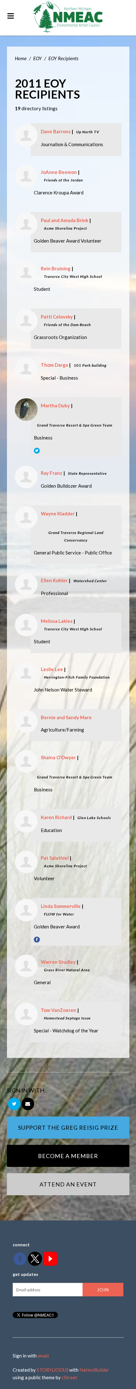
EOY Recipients (63, 58)
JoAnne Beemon (59, 172)
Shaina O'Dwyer (58, 757)
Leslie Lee (52, 669)
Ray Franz (51, 473)
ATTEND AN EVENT (68, 1184)
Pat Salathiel (55, 858)
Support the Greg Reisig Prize (68, 1127)
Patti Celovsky (57, 316)
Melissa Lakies (56, 621)
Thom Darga (54, 365)
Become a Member (68, 1155)
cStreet (69, 1377)
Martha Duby (55, 405)
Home (21, 58)
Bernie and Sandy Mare (66, 717)
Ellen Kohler (54, 580)
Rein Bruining (56, 268)
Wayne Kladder (58, 513)
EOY (37, 58)
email (43, 1355)
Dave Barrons (56, 131)
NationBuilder (94, 1370)
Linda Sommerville (61, 906)
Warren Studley (58, 962)
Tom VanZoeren (58, 1010)
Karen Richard (56, 817)
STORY (52, 1370)
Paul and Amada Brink (64, 220)
